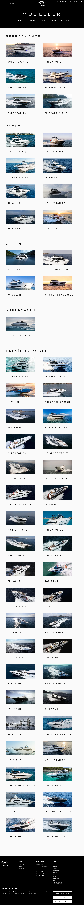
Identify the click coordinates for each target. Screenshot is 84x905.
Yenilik (55, 872)
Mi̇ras (54, 880)
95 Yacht (14, 229)
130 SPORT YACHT (20, 504)
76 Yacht (51, 177)
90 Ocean (14, 295)
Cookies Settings (62, 893)
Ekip (54, 876)
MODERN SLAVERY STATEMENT (41, 867)
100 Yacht (52, 229)
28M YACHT (15, 427)
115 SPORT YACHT (56, 453)
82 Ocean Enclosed (59, 269)
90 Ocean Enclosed (59, 295)
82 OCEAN (14, 269)
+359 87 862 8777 (62, 1)
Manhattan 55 (18, 152)
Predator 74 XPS (57, 837)
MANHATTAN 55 (18, 607)
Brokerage (56, 864)
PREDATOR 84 (54, 658)
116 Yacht (14, 760)
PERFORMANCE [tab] (32, 20)
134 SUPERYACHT (19, 336)
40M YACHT (15, 734)
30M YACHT (15, 709)
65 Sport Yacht (56, 87)
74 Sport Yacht (56, 376)
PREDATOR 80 (54, 555)
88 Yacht (14, 203)
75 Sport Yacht (56, 113)
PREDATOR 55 (54, 62)
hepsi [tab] (19, 20)
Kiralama (55, 866)
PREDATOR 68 (17, 453)
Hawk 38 (14, 402)
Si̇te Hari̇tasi (22, 864)
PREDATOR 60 (17, 555)
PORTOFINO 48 (18, 530)
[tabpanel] (42, 442)
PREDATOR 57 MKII (57, 402)
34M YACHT (52, 709)
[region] (42, 897)
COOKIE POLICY (40, 873)
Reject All (63, 897)
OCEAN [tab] (54, 20)
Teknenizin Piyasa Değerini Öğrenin (58, 883)
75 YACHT (14, 581)
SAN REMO (52, 581)
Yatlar (12, 3)
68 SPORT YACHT (56, 427)
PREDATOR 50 (54, 786)
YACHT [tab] (44, 20)
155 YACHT (15, 632)
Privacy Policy (40, 864)
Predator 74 (17, 837)
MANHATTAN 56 (55, 152)
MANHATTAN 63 (55, 632)
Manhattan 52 (55, 760)
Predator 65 (17, 87)
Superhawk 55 (18, 62)
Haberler (55, 868)
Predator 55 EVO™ (58, 734)
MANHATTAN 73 (18, 658)
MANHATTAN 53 (55, 683)
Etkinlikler (56, 870)
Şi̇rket (54, 874)
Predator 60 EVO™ (21, 786)
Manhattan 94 (55, 203)
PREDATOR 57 (17, 683)
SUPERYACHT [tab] (65, 20)
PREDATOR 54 (54, 530)
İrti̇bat (52, 1)
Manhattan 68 (18, 177)
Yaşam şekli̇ (56, 878)
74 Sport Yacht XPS (59, 811)
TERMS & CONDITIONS (39, 870)
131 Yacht (14, 811)
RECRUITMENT (40, 875)
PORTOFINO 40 (55, 607)
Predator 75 (17, 113)
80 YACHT (51, 504)
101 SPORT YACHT (19, 479)
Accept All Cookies (62, 901)
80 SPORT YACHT (56, 479)
